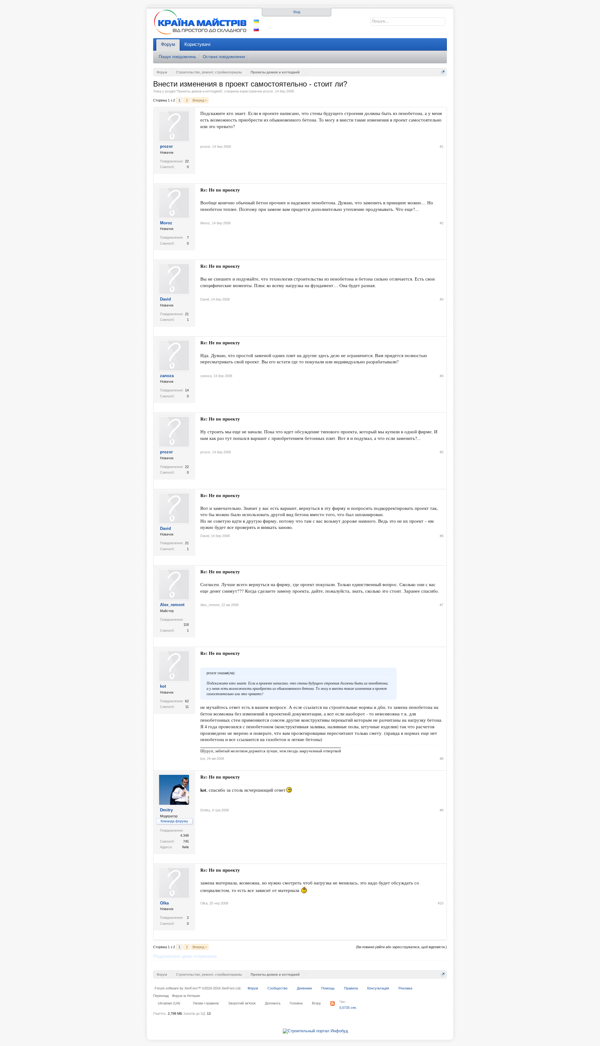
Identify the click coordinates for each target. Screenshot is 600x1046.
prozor (268, 91)
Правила (351, 988)
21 (187, 314)
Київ (185, 847)
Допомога (272, 1003)
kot (163, 686)
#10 (440, 903)
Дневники (304, 988)
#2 (441, 223)
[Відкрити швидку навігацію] (443, 72)
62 (187, 701)
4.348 (184, 835)
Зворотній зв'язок (242, 1003)
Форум (168, 44)
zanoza (167, 375)
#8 (441, 758)
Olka (164, 903)
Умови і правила (206, 1003)
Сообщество (278, 988)
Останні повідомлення (224, 56)
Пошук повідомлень (177, 56)
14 (187, 390)
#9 (441, 810)
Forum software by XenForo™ (198, 988)
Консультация (378, 988)
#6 (441, 536)
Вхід (296, 12)
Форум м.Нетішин (186, 996)
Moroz (166, 223)
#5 (441, 452)
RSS (332, 1003)
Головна (296, 1003)
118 (186, 624)
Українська (256, 21)
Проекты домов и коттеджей (199, 91)
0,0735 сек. (348, 1007)
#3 (441, 299)
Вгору (316, 1003)
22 (187, 161)
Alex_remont (172, 604)
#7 (441, 605)
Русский (256, 29)
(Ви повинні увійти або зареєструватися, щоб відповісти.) (401, 947)
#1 (441, 146)
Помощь (328, 988)
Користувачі (197, 44)
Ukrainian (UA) (169, 1003)
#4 (441, 376)
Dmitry (166, 810)
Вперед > (199, 100)
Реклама (405, 988)
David (165, 299)
